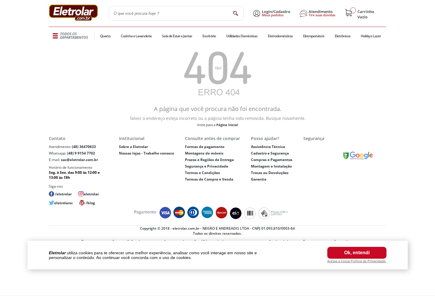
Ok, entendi (357, 252)
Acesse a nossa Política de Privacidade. (356, 261)
